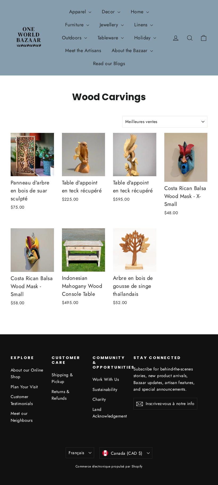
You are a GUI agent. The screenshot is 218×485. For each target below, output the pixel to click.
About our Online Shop (27, 373)
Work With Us (106, 379)
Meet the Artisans (83, 50)
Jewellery (110, 24)
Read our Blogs (109, 63)
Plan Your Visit (24, 387)
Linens (141, 24)
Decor (109, 11)
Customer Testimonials (22, 400)
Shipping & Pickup (62, 378)
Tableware (109, 37)
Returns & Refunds (61, 395)
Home (138, 11)
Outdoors (72, 37)
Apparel (78, 11)
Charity (99, 399)
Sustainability (105, 389)
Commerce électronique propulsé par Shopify (109, 466)
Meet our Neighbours (21, 416)
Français (76, 453)
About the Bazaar (130, 50)
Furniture (75, 24)
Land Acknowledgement (109, 412)
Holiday (143, 37)
